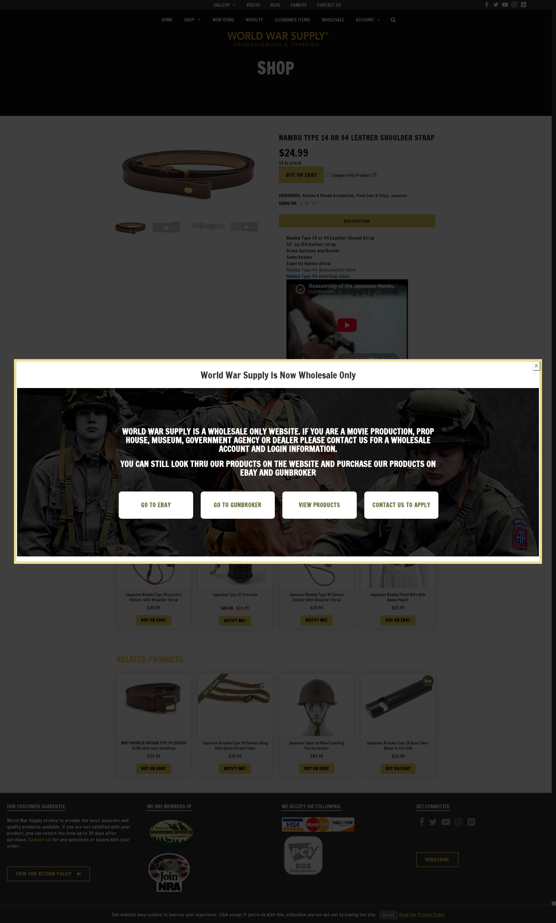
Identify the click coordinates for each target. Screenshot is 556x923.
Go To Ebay (156, 505)
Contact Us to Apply (401, 505)
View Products (319, 505)
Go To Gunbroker (237, 505)
